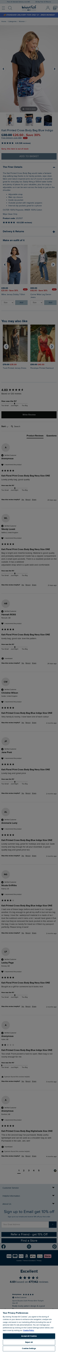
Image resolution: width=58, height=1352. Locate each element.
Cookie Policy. (28, 1330)
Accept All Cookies (29, 1336)
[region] (29, 1330)
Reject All (29, 1342)
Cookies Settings (29, 1348)
